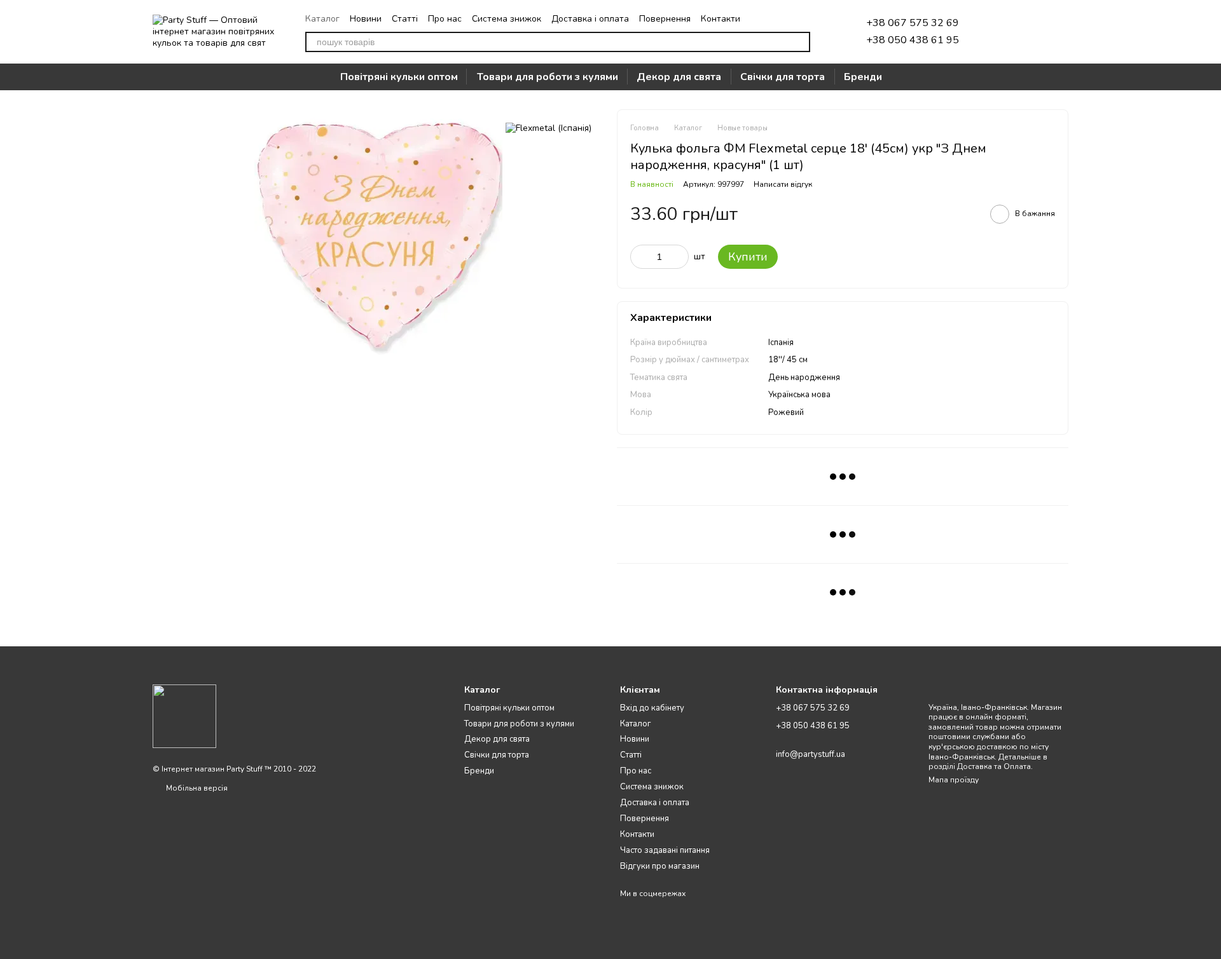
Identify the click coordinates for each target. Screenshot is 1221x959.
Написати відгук (783, 184)
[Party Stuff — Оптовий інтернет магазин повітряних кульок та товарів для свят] (184, 716)
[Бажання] (992, 32)
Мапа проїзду (953, 780)
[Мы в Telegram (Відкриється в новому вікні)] (759, 18)
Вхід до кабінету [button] (652, 708)
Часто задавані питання (665, 850)
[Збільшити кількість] (679, 256)
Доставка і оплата (590, 19)
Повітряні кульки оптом (399, 77)
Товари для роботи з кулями (547, 77)
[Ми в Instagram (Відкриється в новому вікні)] (774, 18)
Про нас (445, 19)
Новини (366, 19)
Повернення (665, 19)
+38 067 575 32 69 (912, 23)
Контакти (720, 19)
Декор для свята (679, 77)
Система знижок (506, 19)
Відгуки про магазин (660, 866)
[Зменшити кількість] (640, 256)
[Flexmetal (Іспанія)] (548, 128)
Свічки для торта (782, 77)
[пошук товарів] (800, 42)
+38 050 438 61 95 (912, 40)
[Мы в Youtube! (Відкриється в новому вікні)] (805, 18)
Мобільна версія (196, 788)
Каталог (322, 19)
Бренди (863, 77)
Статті (405, 19)
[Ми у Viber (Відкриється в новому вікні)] (790, 18)
